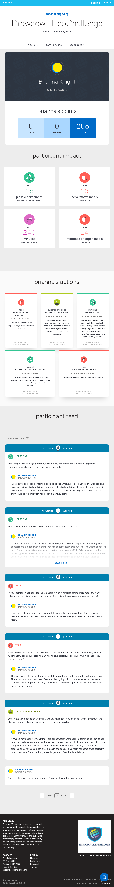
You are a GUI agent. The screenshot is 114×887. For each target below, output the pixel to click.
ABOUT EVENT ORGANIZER (94, 855)
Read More (60, 563)
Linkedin (34, 858)
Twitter (33, 867)
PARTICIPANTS (54, 45)
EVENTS (7, 3)
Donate (95, 3)
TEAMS (32, 45)
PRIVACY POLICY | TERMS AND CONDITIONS (87, 880)
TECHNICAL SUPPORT (87, 883)
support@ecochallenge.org (15, 870)
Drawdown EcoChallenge (57, 24)
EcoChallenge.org (57, 14)
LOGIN (107, 3)
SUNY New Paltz (56, 90)
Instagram (35, 861)
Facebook (34, 864)
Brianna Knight (27, 475)
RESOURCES (76, 45)
